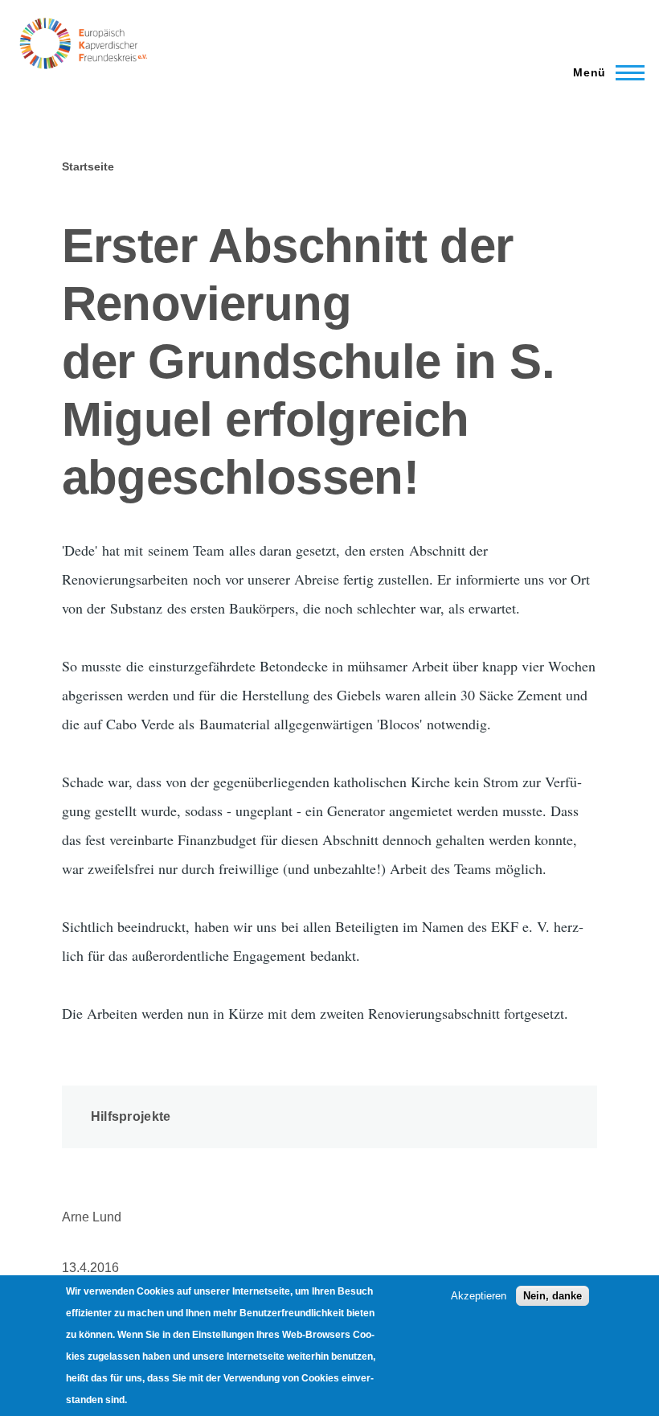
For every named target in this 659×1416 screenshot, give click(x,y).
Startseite (88, 166)
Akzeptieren (478, 1296)
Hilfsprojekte (131, 1116)
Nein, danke (552, 1296)
